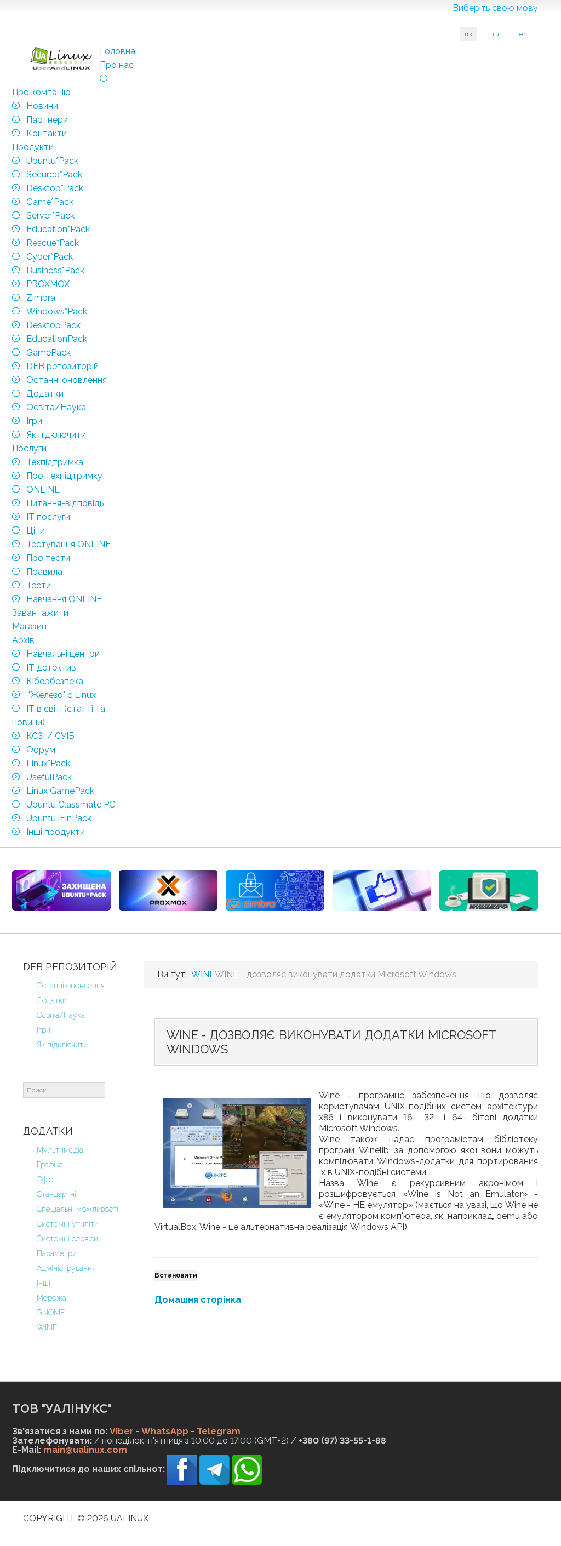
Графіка (50, 1164)
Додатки (52, 1000)
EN (523, 34)
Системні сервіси (67, 1238)
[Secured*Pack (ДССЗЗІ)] (61, 890)
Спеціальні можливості (77, 1209)
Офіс (45, 1179)
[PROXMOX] (168, 890)
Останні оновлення (71, 985)
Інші (43, 1283)
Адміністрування (66, 1268)
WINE (47, 1327)
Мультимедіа (60, 1150)
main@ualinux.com (85, 1450)
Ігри (43, 1030)
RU (496, 34)
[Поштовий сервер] (275, 890)
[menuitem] (117, 51)
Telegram (219, 1431)
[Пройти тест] (382, 890)
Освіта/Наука (61, 1015)
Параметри (57, 1253)
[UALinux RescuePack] (488, 890)
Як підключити (62, 1044)
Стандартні (56, 1194)
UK (469, 34)
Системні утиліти (68, 1223)
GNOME (51, 1312)
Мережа (51, 1297)
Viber (122, 1431)
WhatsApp (164, 1431)
